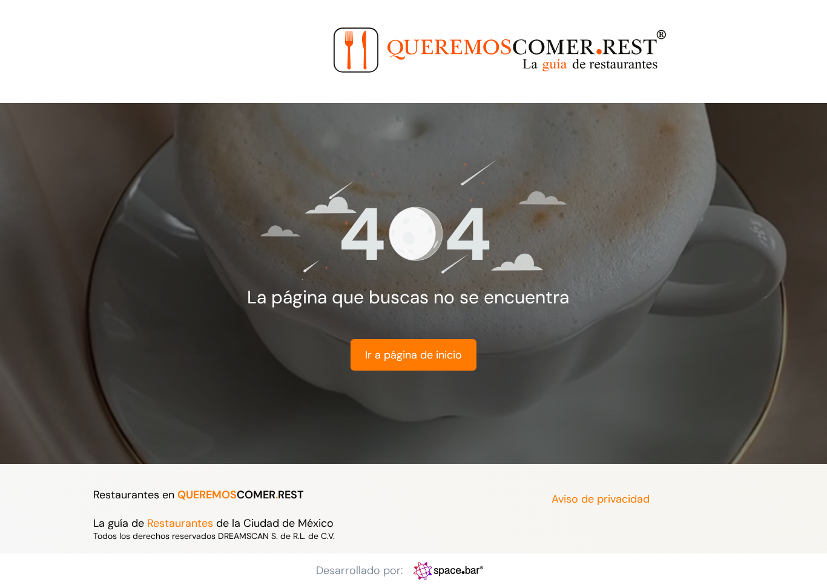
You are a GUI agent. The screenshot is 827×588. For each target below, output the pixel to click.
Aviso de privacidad (601, 499)
